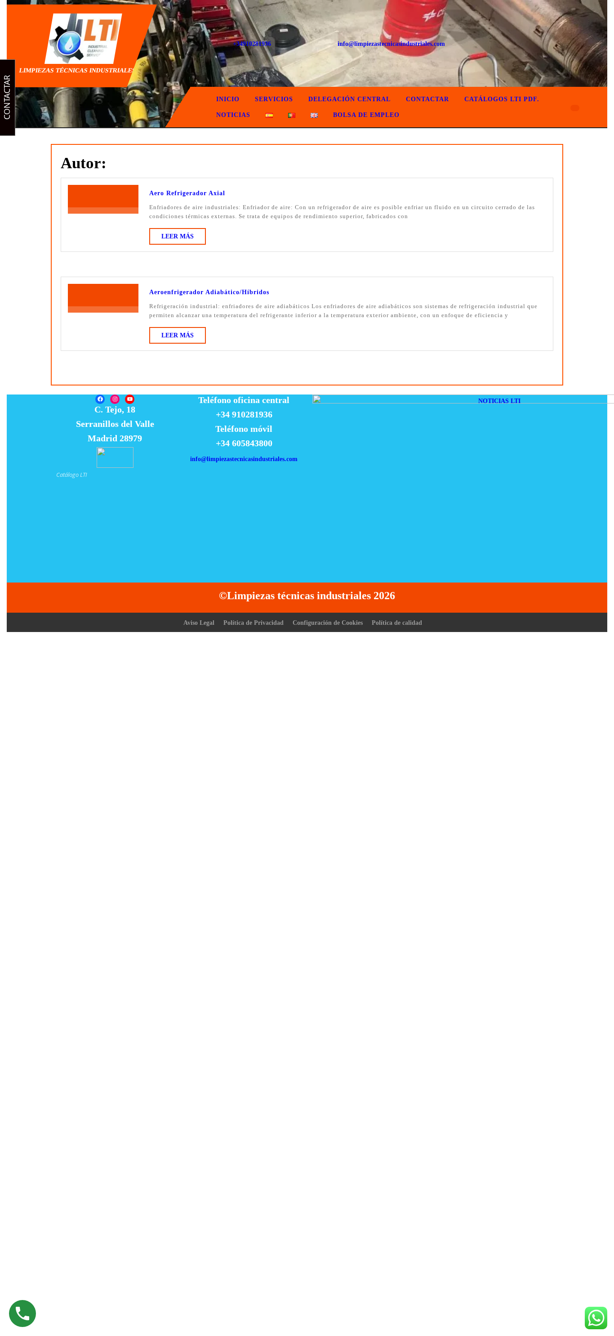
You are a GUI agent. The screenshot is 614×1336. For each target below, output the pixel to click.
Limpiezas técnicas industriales (78, 70)
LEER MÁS (183, 239)
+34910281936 (252, 43)
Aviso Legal (198, 622)
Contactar (427, 99)
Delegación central (349, 99)
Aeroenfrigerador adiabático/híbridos (209, 292)
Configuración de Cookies (328, 622)
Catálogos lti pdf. (501, 99)
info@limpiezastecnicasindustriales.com (391, 43)
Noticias (233, 115)
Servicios (274, 99)
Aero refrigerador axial (187, 193)
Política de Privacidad (253, 622)
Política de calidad (397, 622)
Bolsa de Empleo (366, 115)
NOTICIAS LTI (499, 401)
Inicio (228, 99)
